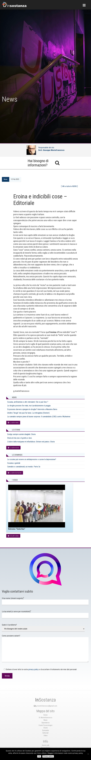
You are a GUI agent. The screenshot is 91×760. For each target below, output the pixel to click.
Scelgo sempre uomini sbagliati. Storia (21, 434)
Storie (45, 728)
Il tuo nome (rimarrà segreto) (13, 598)
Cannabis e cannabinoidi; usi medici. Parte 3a (23, 467)
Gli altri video (14, 536)
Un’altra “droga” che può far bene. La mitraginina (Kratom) (28, 413)
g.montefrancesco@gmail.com (46, 706)
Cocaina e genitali (13, 463)
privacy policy (33, 669)
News (5, 179)
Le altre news (14, 423)
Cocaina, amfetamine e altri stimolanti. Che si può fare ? (27, 402)
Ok (39, 756)
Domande (45, 730)
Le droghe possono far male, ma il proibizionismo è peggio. (29, 406)
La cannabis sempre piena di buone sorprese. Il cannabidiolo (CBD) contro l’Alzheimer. (39, 416)
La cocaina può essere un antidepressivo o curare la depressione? (31, 459)
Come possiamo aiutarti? (11, 636)
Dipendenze (46, 723)
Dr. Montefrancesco (45, 718)
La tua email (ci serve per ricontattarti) (16, 611)
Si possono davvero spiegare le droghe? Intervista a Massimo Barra (32, 409)
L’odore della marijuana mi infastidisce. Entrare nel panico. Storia (31, 442)
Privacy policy (48, 756)
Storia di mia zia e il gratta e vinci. (19, 438)
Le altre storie (14, 448)
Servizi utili (45, 745)
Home (45, 715)
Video (46, 736)
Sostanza (45, 700)
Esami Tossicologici (45, 725)
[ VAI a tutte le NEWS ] (69, 186)
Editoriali (45, 733)
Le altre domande (15, 473)
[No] (88, 754)
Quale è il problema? (9, 625)
